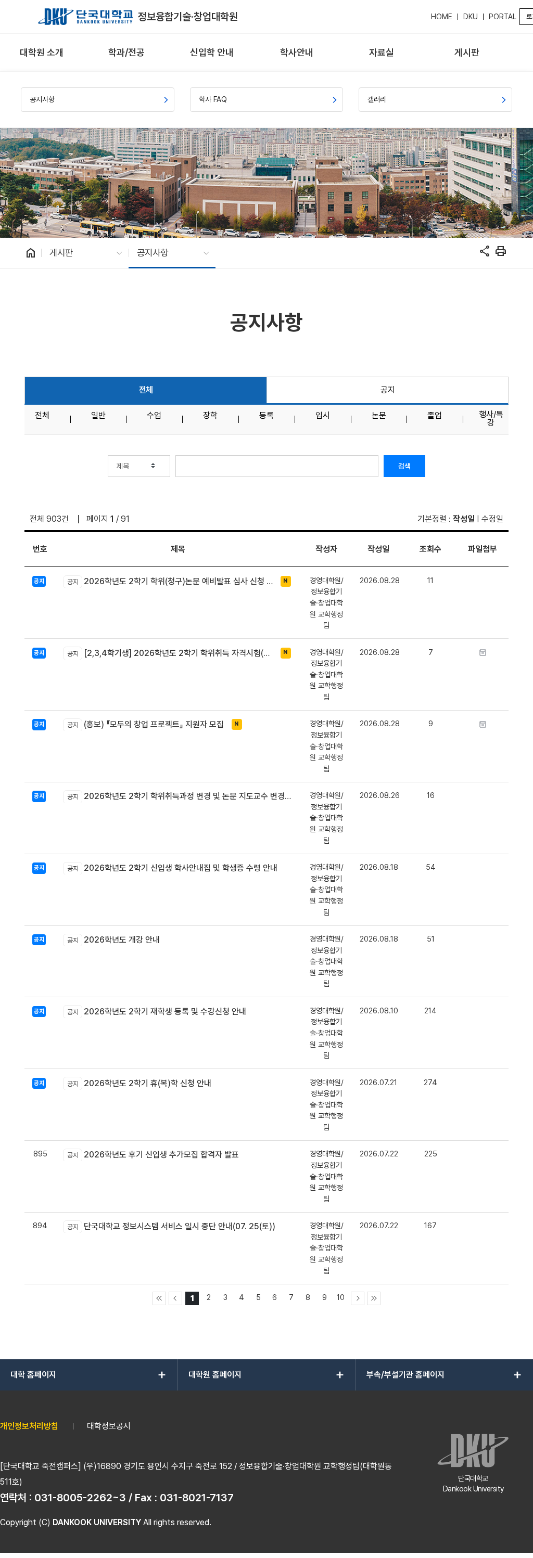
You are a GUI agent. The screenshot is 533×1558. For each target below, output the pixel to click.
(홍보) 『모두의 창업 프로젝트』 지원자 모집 (145, 724)
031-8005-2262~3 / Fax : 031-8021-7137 (134, 1497)
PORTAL (502, 16)
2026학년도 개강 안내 (113, 940)
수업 (154, 415)
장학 (210, 415)
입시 (322, 415)
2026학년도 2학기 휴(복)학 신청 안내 (139, 1083)
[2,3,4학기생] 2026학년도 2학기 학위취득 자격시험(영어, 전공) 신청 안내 (171, 653)
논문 (379, 415)
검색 (404, 466)
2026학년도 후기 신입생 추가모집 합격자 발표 (152, 1155)
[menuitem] (41, 52)
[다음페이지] (357, 1298)
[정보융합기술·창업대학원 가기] (85, 16)
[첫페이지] (159, 1298)
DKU (470, 16)
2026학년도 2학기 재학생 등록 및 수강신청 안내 (156, 1011)
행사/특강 (491, 419)
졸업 (434, 415)
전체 (146, 390)
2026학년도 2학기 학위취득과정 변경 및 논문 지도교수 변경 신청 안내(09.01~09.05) (180, 796)
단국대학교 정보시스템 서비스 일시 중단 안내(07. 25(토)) (171, 1226)
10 (341, 1297)
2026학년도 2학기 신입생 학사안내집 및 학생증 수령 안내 (172, 868)
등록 (266, 415)
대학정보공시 (109, 1426)
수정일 (492, 519)
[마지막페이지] (373, 1298)
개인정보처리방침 (29, 1426)
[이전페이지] (175, 1298)
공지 (387, 390)
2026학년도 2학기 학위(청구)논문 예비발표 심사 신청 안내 (171, 581)
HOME (441, 16)
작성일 (464, 519)
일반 (98, 415)
